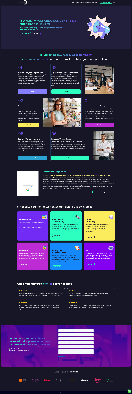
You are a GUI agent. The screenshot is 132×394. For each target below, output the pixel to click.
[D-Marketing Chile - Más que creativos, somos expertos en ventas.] (31, 2)
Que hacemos (80, 2)
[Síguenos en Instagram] (113, 2)
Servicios (88, 2)
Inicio (72, 2)
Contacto (95, 2)
